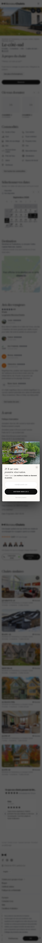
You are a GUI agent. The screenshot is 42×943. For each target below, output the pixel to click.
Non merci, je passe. (21, 497)
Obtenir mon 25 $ (21, 491)
